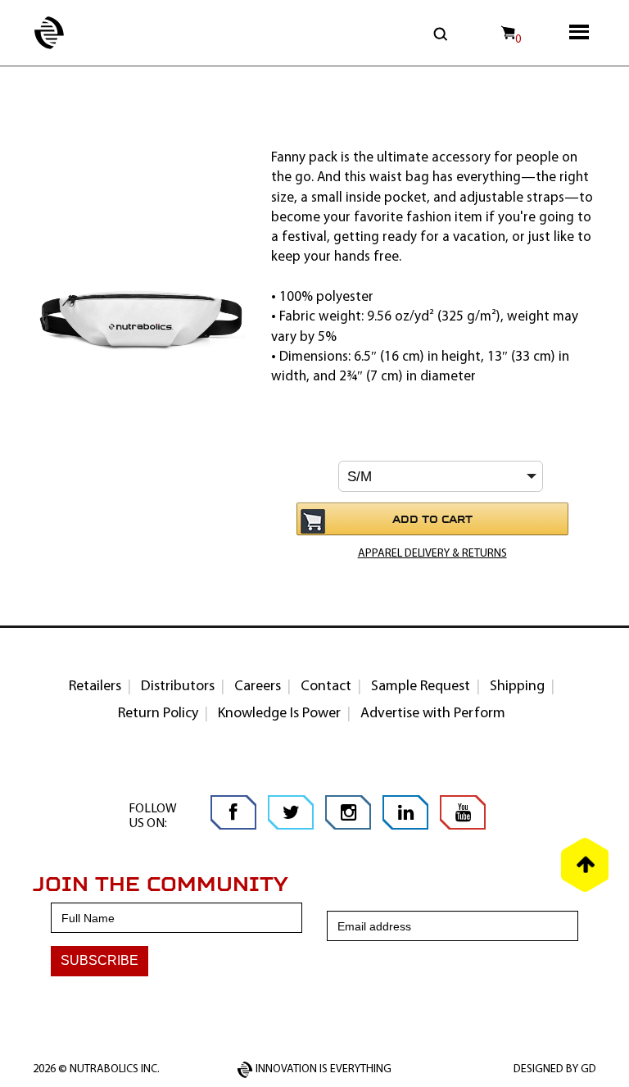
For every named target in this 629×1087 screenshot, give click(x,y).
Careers (257, 687)
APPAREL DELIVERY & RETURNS (432, 554)
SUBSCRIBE (99, 960)
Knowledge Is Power (279, 714)
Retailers (95, 687)
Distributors (178, 687)
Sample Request (420, 687)
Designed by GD (555, 1069)
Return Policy (158, 714)
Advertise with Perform (432, 714)
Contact (326, 687)
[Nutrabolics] (33, 24)
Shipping (517, 687)
